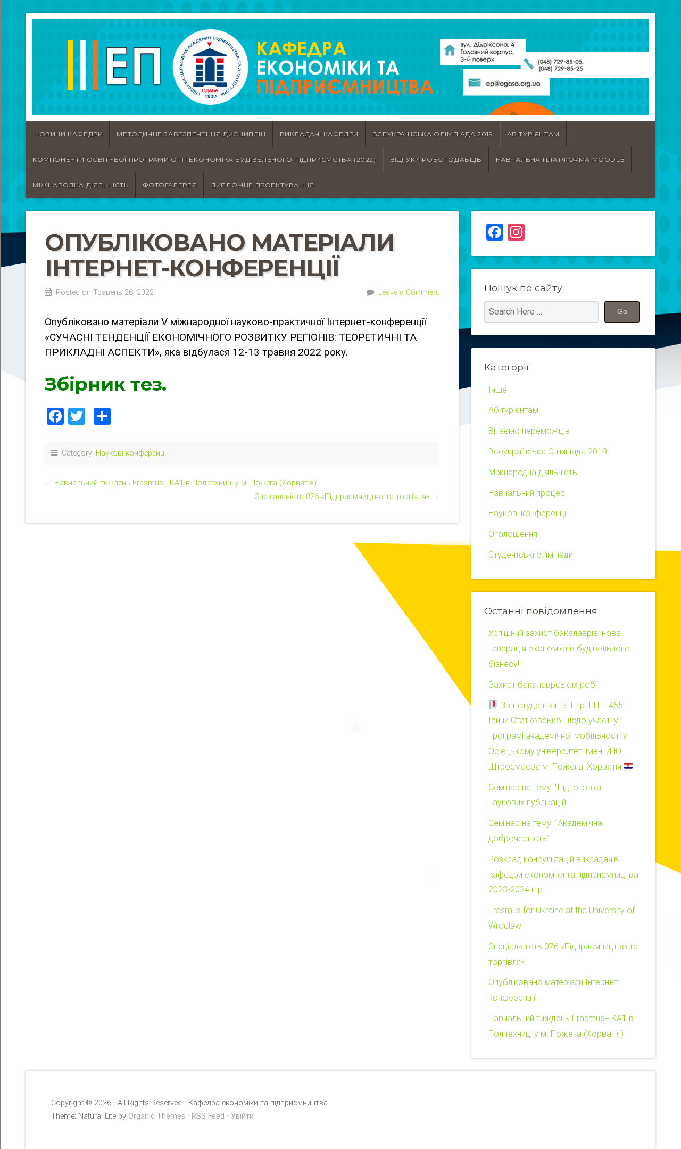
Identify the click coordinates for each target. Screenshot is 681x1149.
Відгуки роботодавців (436, 159)
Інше (497, 390)
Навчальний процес (526, 493)
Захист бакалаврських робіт (544, 685)
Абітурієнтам (533, 134)
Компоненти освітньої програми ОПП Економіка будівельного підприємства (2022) (204, 159)
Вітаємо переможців (529, 431)
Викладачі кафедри (319, 134)
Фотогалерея (170, 185)
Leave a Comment (408, 292)
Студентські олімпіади (530, 555)
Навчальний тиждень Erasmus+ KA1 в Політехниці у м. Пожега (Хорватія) (185, 482)
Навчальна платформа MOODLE (560, 159)
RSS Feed (208, 1116)
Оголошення (512, 534)
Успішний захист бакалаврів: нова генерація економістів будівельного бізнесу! (559, 648)
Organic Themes (156, 1116)
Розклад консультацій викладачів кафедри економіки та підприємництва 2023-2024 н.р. (563, 874)
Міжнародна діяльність (80, 185)
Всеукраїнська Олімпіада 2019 (432, 134)
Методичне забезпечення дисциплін (191, 134)
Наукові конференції (132, 453)
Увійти (242, 1116)
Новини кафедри (68, 134)
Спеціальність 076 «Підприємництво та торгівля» (342, 496)
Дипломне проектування (262, 185)
